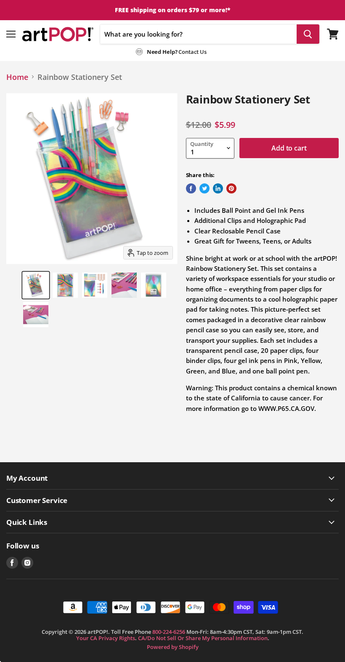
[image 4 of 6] (124, 285)
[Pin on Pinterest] (231, 188)
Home (17, 77)
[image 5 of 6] (153, 285)
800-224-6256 (168, 632)
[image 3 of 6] (94, 285)
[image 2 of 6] (65, 285)
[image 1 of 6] (35, 285)
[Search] (308, 34)
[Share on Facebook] (191, 188)
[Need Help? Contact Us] (171, 50)
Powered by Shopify (173, 647)
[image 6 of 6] (35, 314)
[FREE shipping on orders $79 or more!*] (172, 10)
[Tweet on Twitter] (204, 188)
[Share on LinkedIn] (218, 188)
